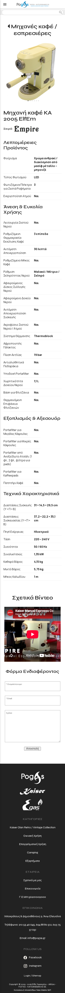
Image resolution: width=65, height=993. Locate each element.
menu (5, 4)
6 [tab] (38, 100)
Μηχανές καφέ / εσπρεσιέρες (34, 30)
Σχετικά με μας (32, 880)
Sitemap (36, 975)
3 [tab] (32, 100)
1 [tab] (28, 100)
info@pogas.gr (36, 938)
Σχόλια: (9, 713)
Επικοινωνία (32, 888)
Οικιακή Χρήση (32, 835)
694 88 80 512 (44, 924)
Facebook (35, 957)
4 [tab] (34, 100)
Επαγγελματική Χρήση (32, 844)
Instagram (35, 965)
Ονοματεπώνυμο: (14, 684)
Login (27, 975)
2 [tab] (30, 100)
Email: (9, 698)
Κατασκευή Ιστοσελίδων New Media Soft (32, 990)
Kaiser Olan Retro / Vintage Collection (32, 827)
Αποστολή (32, 748)
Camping (32, 852)
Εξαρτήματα (32, 860)
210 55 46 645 (27, 924)
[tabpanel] (32, 71)
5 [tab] (36, 100)
